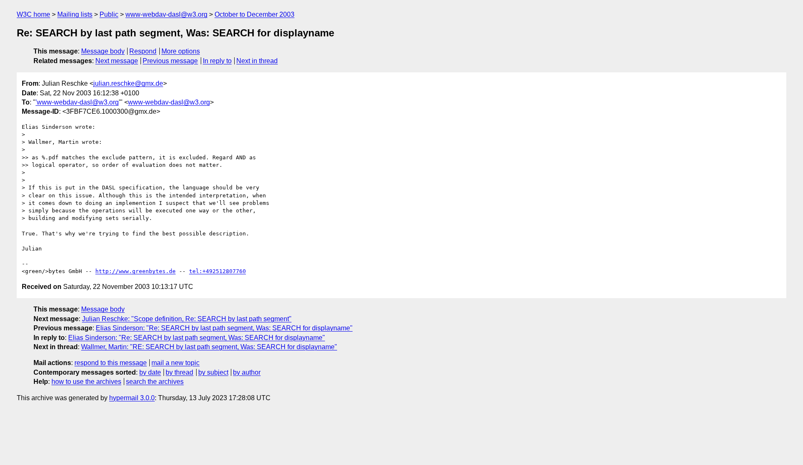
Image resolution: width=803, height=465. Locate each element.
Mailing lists (74, 14)
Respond (142, 51)
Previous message (170, 60)
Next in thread (257, 60)
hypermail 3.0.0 (132, 397)
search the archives (155, 381)
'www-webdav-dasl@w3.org (77, 102)
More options (180, 51)
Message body (103, 51)
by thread (179, 372)
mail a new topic (175, 362)
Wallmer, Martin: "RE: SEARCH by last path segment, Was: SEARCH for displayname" (209, 346)
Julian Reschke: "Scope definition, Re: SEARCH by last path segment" (187, 318)
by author (247, 372)
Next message (116, 60)
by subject (213, 372)
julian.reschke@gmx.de (128, 83)
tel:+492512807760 (217, 271)
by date (150, 372)
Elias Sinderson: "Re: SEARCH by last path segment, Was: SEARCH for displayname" (224, 328)
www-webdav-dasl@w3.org (166, 14)
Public (109, 14)
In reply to (217, 60)
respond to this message (110, 362)
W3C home (33, 14)
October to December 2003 (254, 14)
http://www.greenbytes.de (135, 271)
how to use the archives (86, 381)
